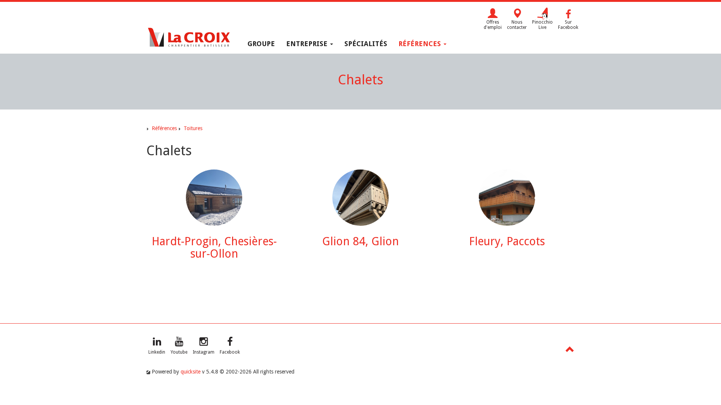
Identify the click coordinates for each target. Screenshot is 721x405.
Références (420, 44)
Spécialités (365, 44)
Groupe (261, 44)
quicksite (191, 372)
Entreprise (307, 44)
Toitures (193, 128)
